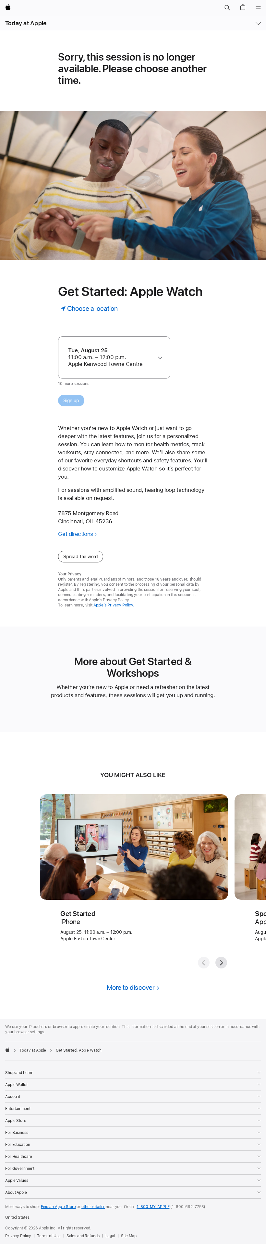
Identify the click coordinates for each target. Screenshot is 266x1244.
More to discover (131, 987)
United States (17, 1217)
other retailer (93, 1206)
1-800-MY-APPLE (153, 1206)
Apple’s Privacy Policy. (113, 605)
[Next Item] (221, 962)
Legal (110, 1236)
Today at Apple (25, 23)
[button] (227, 8)
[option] (111, 357)
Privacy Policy (18, 1236)
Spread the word (80, 556)
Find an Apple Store (58, 1206)
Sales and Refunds (83, 1236)
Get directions (75, 534)
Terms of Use (49, 1236)
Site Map (129, 1236)
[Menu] (258, 8)
